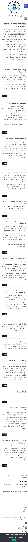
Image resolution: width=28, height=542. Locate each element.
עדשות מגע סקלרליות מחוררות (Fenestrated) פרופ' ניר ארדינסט (16, 361)
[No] (26, 537)
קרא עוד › (5, 96)
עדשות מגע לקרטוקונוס (14, 56)
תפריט (22, 18)
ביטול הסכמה (23, 515)
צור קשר (25, 511)
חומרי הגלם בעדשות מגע (19, 342)
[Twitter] (15, 16)
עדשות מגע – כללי (20, 391)
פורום (25, 509)
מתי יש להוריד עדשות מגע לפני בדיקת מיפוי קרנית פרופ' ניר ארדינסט (15, 103)
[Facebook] (18, 16)
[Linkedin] (12, 16)
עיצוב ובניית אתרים (9, 492)
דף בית (25, 503)
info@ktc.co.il (20, 528)
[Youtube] (9, 16)
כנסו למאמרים (11, 49)
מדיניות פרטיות (23, 513)
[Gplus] (21, 16)
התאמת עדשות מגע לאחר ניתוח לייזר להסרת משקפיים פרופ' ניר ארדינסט (15, 70)
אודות (25, 505)
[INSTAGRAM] (6, 16)
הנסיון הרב (18, 46)
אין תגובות (17, 72)
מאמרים (25, 507)
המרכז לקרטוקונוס (19, 531)
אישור (14, 539)
